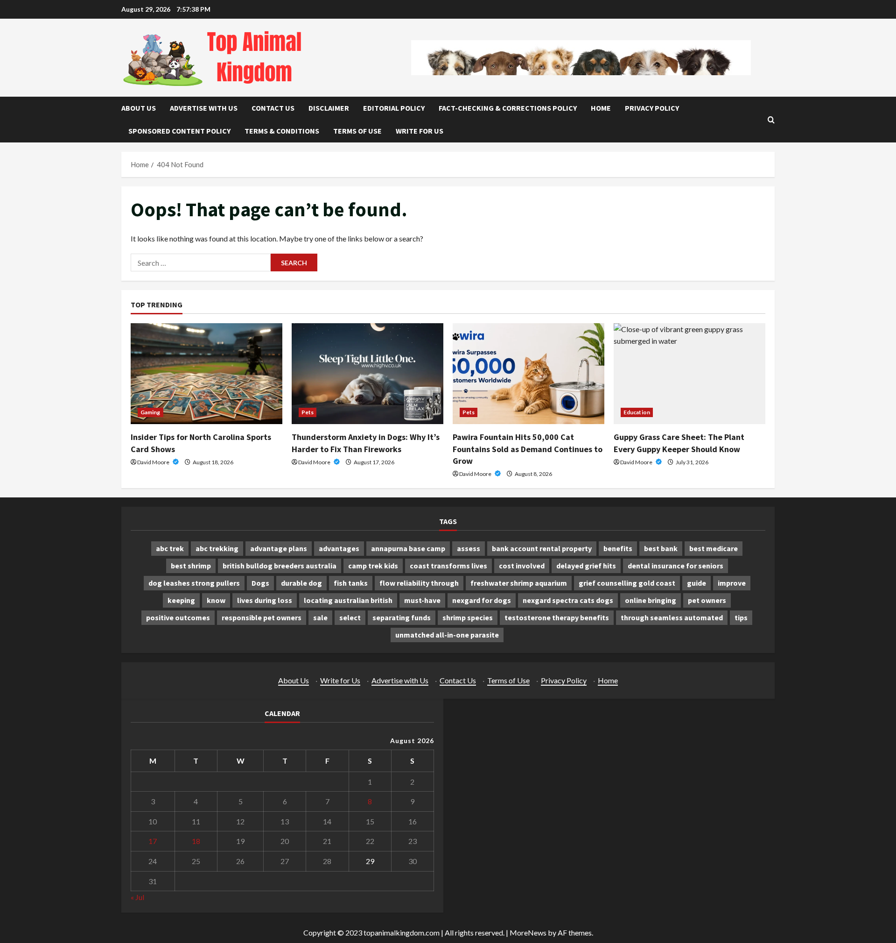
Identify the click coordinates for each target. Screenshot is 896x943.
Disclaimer (328, 108)
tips (741, 617)
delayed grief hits (586, 565)
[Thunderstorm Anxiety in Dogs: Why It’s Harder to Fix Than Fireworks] (367, 374)
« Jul (137, 897)
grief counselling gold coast (627, 583)
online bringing (650, 600)
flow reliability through (419, 583)
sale (320, 617)
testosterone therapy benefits (556, 617)
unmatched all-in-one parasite (447, 634)
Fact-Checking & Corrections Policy (508, 108)
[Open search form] (771, 120)
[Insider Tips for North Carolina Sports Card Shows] (206, 374)
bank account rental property (542, 548)
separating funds (401, 617)
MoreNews (528, 932)
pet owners (707, 600)
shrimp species (467, 617)
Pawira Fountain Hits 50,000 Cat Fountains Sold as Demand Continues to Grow (527, 449)
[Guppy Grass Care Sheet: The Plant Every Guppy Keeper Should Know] (689, 374)
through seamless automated (672, 617)
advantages (339, 548)
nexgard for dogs (481, 600)
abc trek (170, 548)
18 (196, 841)
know (216, 600)
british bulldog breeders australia (279, 565)
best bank (661, 548)
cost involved (522, 565)
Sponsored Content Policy (179, 130)
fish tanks (351, 583)
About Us (138, 108)
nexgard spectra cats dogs (568, 600)
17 (152, 841)
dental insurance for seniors (675, 565)
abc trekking (217, 548)
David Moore (153, 462)
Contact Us (273, 108)
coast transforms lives (448, 565)
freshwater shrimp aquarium (518, 583)
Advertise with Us (204, 108)
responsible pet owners (261, 617)
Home (601, 108)
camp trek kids (373, 565)
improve (732, 583)
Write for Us (419, 130)
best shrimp (191, 565)
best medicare (713, 548)
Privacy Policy (652, 108)
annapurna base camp (408, 548)
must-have (422, 600)
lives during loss (264, 600)
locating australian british (348, 600)
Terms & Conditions (282, 130)
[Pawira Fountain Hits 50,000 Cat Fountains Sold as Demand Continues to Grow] (528, 374)
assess (468, 548)
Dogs (260, 583)
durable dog (301, 583)
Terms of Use (357, 130)
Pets (307, 412)
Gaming (150, 412)
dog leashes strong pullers (194, 583)
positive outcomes (178, 617)
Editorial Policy (394, 108)
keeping (181, 600)
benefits (617, 548)
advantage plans (278, 548)
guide (696, 583)
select (350, 617)
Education (636, 412)
